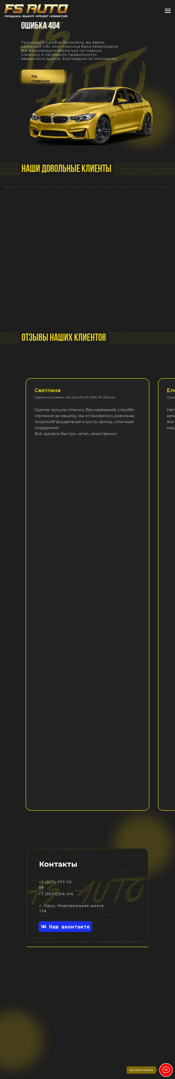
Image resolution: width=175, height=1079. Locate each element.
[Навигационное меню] (168, 11)
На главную (40, 78)
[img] (65, 926)
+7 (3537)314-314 (56, 894)
